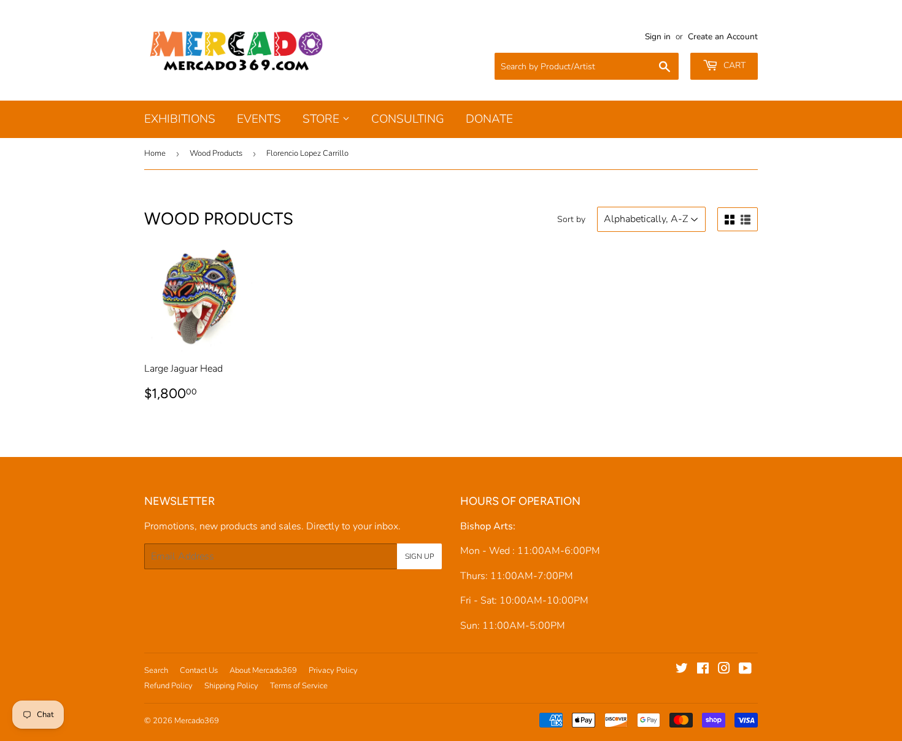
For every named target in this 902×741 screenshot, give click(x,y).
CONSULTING (407, 119)
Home (155, 153)
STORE (322, 119)
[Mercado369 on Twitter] (682, 670)
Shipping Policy (231, 685)
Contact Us (199, 670)
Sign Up (419, 556)
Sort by (571, 219)
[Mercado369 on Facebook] (702, 670)
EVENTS (259, 119)
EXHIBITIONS (179, 119)
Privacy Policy (333, 670)
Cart (733, 65)
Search (156, 670)
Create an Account (723, 36)
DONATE (489, 119)
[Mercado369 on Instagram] (724, 670)
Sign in (658, 36)
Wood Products (216, 153)
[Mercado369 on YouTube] (745, 670)
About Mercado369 (263, 670)
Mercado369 (196, 720)
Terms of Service (299, 685)
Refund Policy (168, 685)
